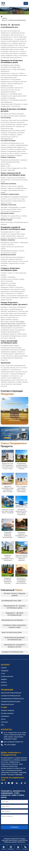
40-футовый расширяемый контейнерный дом (14, 638)
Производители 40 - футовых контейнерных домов (14, 607)
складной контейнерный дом (12, 652)
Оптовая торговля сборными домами (14, 594)
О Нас (18, 848)
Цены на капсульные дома (12, 632)
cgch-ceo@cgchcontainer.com (13, 742)
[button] (25, 410)
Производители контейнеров (12, 620)
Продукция (11, 848)
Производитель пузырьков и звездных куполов (14, 646)
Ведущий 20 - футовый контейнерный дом (14, 614)
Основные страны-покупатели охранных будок (14, 626)
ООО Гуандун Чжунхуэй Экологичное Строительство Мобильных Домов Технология (13, 324)
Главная (4, 18)
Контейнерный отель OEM (11, 600)
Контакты (25, 848)
